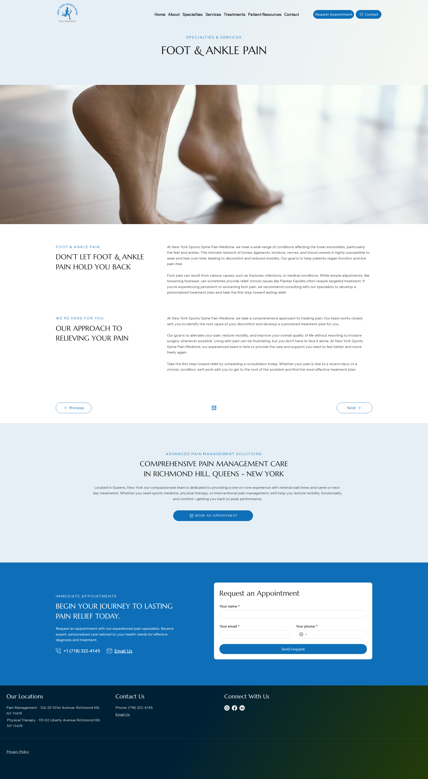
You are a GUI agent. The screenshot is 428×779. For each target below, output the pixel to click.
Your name (229, 606)
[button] (174, 14)
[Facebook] (234, 708)
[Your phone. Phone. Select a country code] (303, 634)
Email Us (123, 651)
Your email (229, 626)
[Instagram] (227, 708)
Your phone (306, 626)
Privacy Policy (17, 751)
